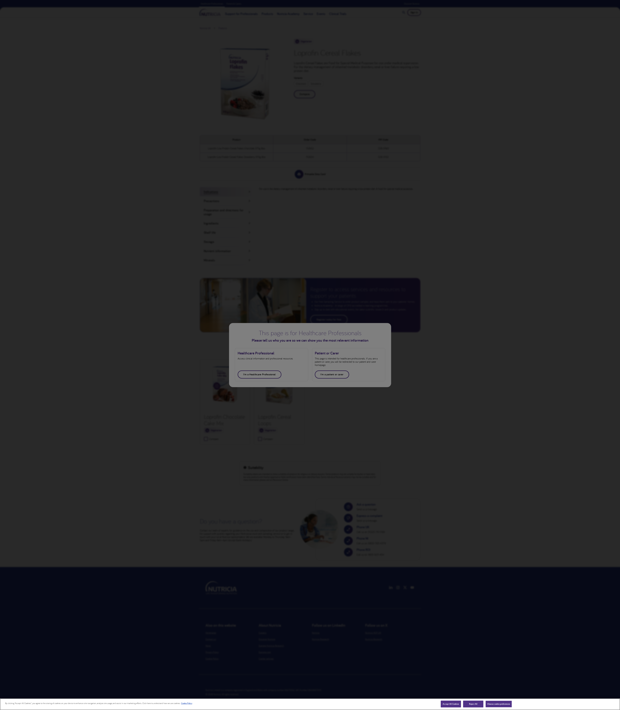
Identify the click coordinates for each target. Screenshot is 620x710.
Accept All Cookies (451, 704)
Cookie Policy (186, 703)
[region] (310, 704)
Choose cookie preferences (498, 704)
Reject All (473, 704)
